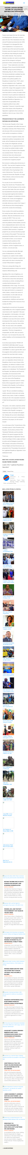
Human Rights (8, 943)
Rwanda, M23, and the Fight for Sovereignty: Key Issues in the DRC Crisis (13, 910)
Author (4, 471)
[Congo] (6, 480)
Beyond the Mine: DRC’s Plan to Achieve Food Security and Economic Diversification (14, 883)
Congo (8, 14)
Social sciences (8, 887)
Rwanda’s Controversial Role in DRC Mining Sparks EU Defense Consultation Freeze (13, 1001)
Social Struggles (9, 1005)
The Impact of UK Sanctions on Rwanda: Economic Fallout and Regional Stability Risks (14, 939)
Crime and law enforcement (12, 1070)
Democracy (19, 14)
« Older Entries (8, 1148)
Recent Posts (10, 471)
